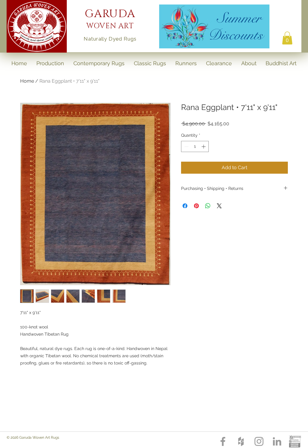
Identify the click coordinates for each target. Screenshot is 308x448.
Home (27, 81)
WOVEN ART (110, 26)
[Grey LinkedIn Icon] (277, 441)
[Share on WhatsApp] (207, 205)
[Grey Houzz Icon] (241, 441)
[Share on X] (219, 205)
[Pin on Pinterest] (196, 205)
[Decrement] (185, 146)
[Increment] (204, 146)
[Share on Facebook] (185, 205)
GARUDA (110, 14)
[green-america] (295, 441)
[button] (287, 38)
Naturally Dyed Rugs (110, 39)
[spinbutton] (194, 146)
